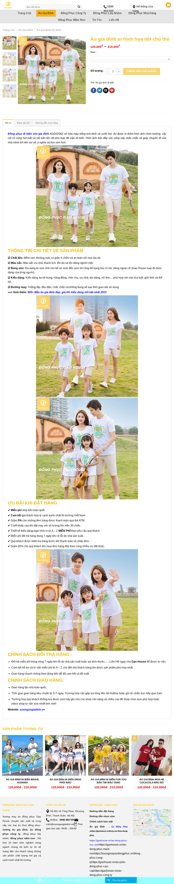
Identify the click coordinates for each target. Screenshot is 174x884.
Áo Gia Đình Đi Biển (49, 30)
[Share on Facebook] (93, 90)
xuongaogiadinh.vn (32, 709)
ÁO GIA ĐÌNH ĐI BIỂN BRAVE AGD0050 (22, 781)
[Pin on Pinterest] (112, 90)
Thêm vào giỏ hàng (141, 71)
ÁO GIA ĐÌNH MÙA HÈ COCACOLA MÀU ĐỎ (151, 781)
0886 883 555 (67, 819)
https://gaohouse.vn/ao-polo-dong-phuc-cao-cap (108, 866)
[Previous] (23, 70)
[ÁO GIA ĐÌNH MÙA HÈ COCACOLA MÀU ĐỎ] (151, 755)
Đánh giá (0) (23, 123)
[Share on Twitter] (99, 90)
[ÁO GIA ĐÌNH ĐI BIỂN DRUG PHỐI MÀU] (65, 755)
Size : (93, 52)
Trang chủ (9, 30)
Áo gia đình (97, 826)
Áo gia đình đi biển (104, 82)
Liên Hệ (114, 19)
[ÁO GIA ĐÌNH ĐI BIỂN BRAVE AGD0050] (22, 755)
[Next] (80, 70)
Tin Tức (97, 19)
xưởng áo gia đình (15, 829)
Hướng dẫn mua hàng (47, 123)
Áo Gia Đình (25, 30)
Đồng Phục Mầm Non (71, 19)
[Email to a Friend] (106, 90)
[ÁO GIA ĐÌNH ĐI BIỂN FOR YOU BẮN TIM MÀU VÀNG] (108, 755)
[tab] (8, 122)
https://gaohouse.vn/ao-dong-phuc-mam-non (108, 849)
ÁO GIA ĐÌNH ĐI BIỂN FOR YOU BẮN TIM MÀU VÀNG (108, 781)
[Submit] (79, 7)
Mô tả (8, 123)
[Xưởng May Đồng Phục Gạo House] (11, 5)
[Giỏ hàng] (168, 5)
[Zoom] (22, 100)
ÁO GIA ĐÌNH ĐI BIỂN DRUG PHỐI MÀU (65, 781)
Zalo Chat (47, 880)
